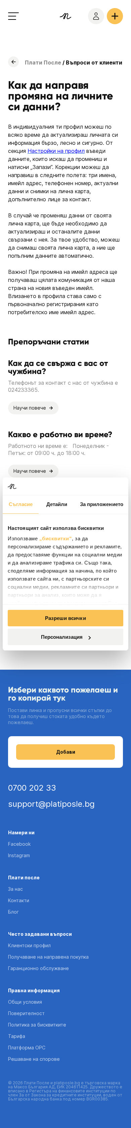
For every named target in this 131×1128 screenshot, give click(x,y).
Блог (13, 912)
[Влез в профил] (96, 16)
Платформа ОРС (26, 1047)
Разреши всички (65, 618)
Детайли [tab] (57, 504)
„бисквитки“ (55, 538)
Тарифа (16, 1036)
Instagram (19, 855)
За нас (15, 889)
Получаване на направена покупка (48, 957)
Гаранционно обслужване (38, 968)
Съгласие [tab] (21, 504)
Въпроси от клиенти (94, 62)
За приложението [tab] (102, 504)
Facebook (19, 844)
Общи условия (25, 1002)
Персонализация (62, 637)
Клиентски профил (29, 945)
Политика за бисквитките (37, 1025)
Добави (65, 752)
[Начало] (65, 16)
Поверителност (26, 1013)
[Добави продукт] (115, 16)
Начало (13, 61)
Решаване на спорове (34, 1059)
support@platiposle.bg (51, 804)
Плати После (43, 62)
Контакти (18, 900)
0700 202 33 (32, 788)
